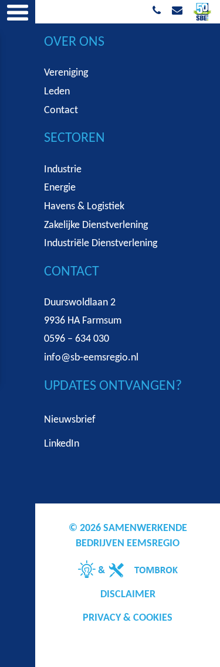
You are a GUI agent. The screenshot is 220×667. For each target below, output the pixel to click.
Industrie (63, 169)
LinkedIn (61, 444)
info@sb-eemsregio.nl (91, 357)
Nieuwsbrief (70, 420)
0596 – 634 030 (76, 339)
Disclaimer (127, 594)
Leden (57, 91)
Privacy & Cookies (127, 618)
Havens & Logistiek (84, 206)
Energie (60, 187)
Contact (61, 110)
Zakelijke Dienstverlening (96, 225)
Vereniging (66, 73)
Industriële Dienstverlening (100, 243)
